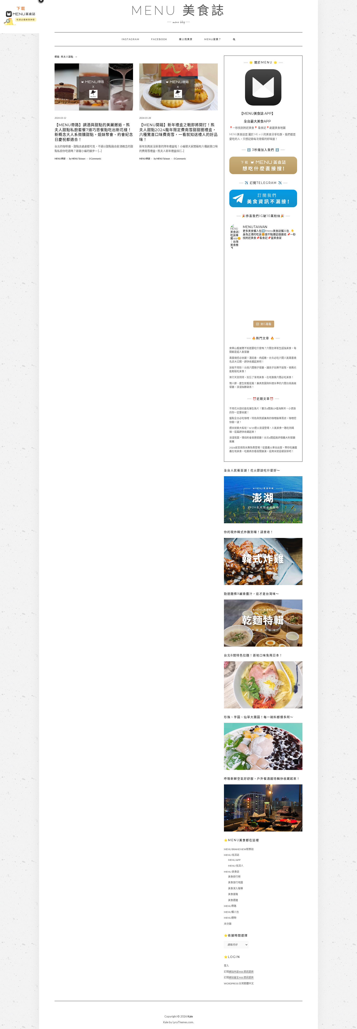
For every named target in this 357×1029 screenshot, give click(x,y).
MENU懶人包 (231, 912)
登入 (226, 965)
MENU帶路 (60, 158)
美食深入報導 (235, 888)
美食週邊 (233, 900)
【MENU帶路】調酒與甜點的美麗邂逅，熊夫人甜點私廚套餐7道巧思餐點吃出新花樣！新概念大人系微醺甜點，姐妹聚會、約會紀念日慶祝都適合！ (94, 132)
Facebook (159, 39)
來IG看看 (266, 324)
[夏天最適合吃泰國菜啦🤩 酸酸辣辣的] (285, 286)
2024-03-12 (60, 118)
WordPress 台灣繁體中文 (239, 983)
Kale (190, 1016)
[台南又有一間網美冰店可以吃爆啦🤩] (285, 308)
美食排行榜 (234, 876)
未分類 (227, 923)
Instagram (130, 39)
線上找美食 (186, 39)
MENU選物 (230, 917)
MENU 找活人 (235, 865)
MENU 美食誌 (178, 10)
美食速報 (233, 894)
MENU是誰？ (212, 39)
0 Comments (95, 158)
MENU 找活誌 (231, 855)
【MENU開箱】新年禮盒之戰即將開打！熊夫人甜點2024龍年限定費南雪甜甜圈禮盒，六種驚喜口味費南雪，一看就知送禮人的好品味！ (178, 132)
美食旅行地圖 (235, 882)
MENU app (234, 859)
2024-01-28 (145, 118)
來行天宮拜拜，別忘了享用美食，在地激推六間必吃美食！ (261, 377)
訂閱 (238, 971)
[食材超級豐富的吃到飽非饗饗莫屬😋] (263, 264)
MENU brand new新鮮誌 (239, 849)
